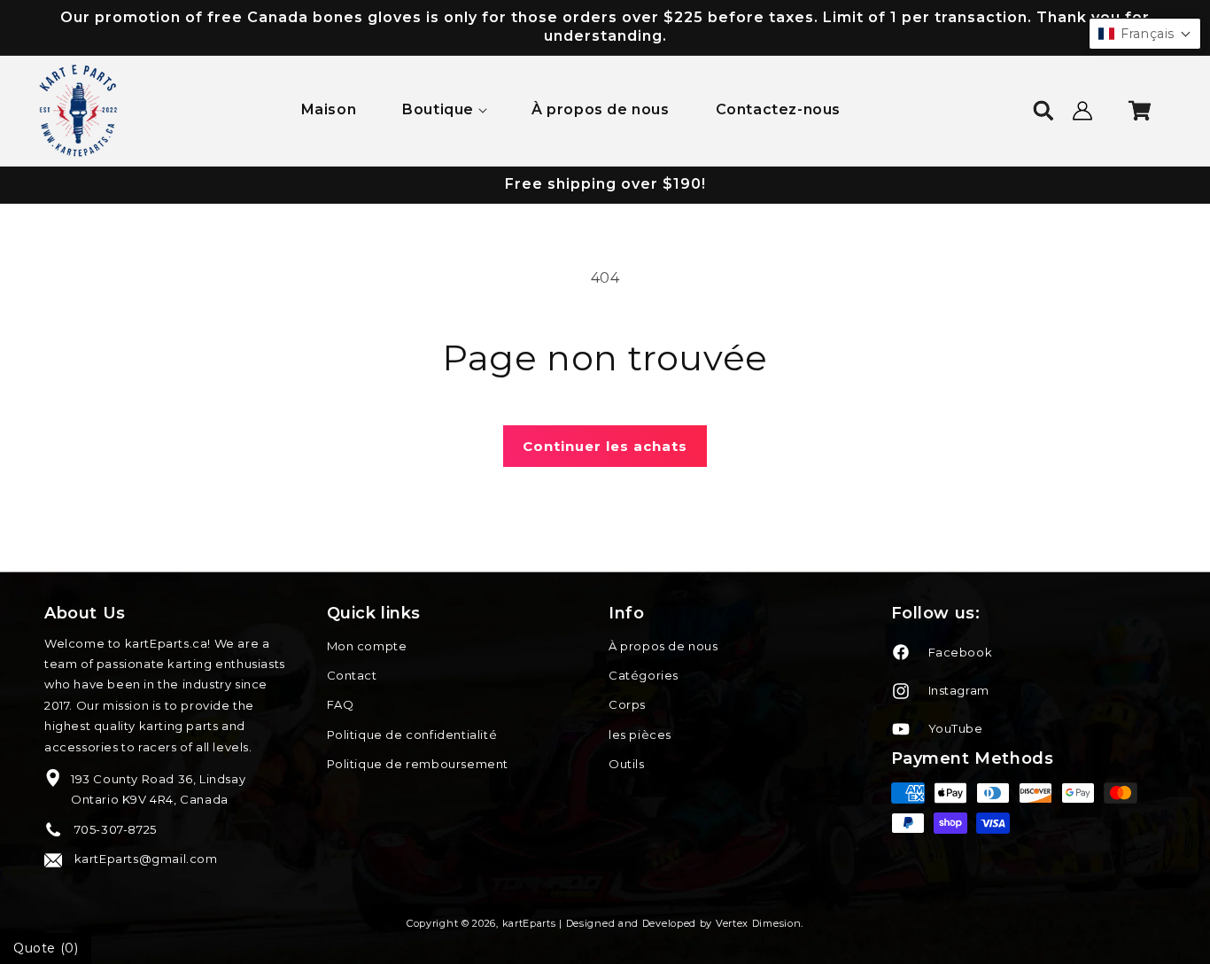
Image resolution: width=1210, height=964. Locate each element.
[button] (444, 110)
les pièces (640, 734)
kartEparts (529, 923)
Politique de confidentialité (412, 734)
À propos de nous (663, 646)
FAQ (340, 704)
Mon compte (367, 646)
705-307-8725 (114, 829)
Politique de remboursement (418, 764)
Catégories (644, 675)
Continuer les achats (605, 446)
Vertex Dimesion (759, 923)
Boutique (438, 109)
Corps (627, 704)
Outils (627, 764)
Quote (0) (45, 948)
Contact (352, 675)
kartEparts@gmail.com (144, 858)
